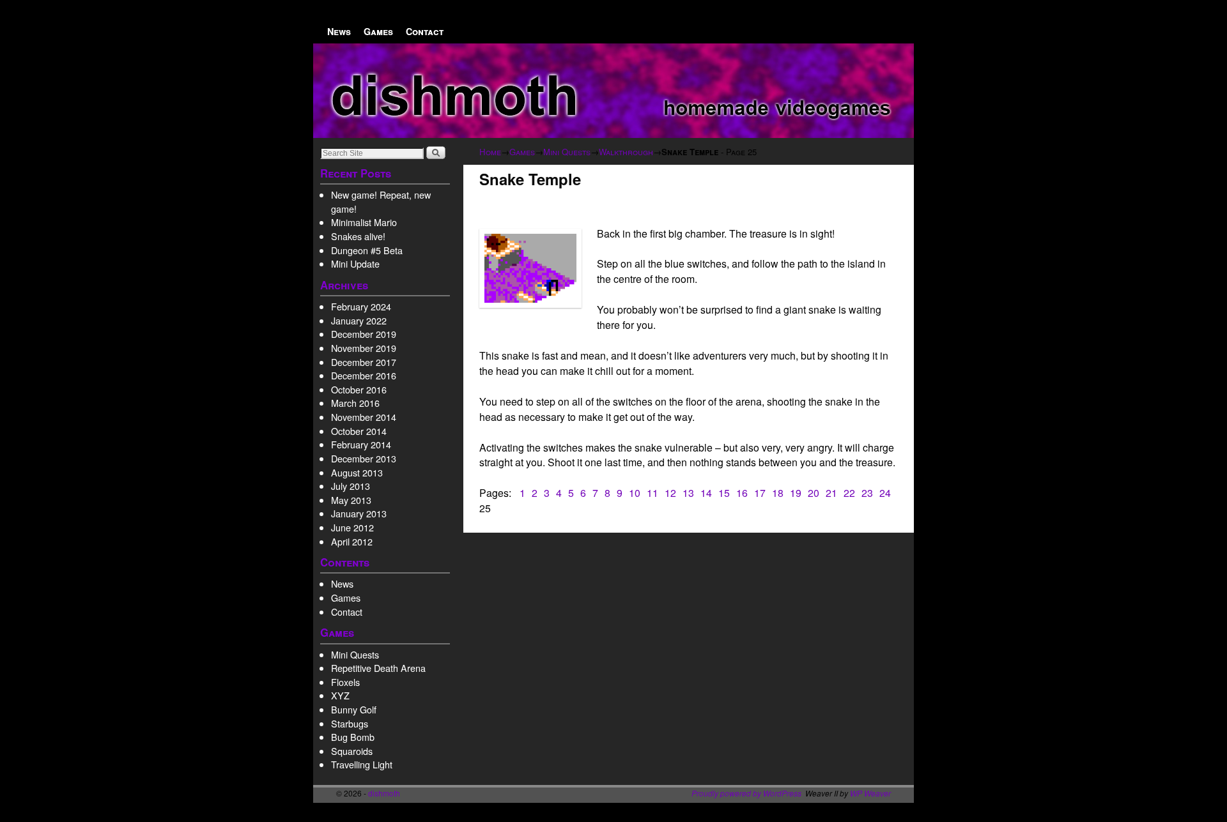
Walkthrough (626, 152)
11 (652, 492)
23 (867, 492)
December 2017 (363, 362)
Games (378, 31)
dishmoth (384, 793)
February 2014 (361, 444)
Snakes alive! (358, 236)
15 (724, 492)
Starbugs (349, 723)
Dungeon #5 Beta (367, 250)
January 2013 (359, 513)
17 (760, 492)
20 (813, 492)
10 (634, 492)
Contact (425, 31)
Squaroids (352, 750)
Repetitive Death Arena (378, 667)
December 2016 (363, 375)
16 (742, 492)
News (339, 31)
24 (885, 492)
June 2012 (352, 527)
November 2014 (363, 416)
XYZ (340, 695)
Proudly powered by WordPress (746, 793)
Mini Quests (355, 654)
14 (706, 492)
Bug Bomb (352, 736)
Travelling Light (361, 764)
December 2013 (363, 458)
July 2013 (350, 485)
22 (849, 492)
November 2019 (363, 347)
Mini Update (355, 263)
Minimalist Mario (364, 222)
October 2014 (359, 431)
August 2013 (357, 472)
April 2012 (352, 541)
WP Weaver (870, 793)
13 (688, 492)
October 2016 (359, 389)
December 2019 (363, 333)
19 (795, 492)
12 (670, 492)
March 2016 (355, 402)
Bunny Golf (353, 709)
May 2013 (351, 499)
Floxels (345, 682)
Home (490, 152)
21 (831, 492)
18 (777, 492)
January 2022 (359, 320)
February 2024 (361, 306)
